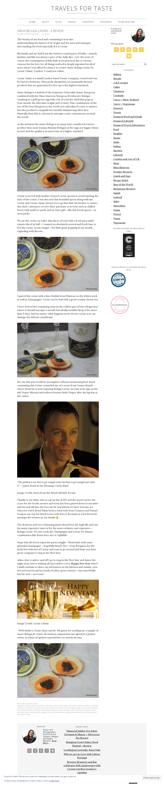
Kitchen (117, 150)
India (116, 142)
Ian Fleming (36, 710)
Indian (117, 146)
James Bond (54, 710)
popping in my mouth (47, 712)
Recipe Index (120, 180)
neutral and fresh (35, 712)
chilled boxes (21, 708)
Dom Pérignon (29, 708)
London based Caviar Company (79, 710)
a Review (28, 706)
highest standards (92, 708)
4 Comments (45, 34)
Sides (116, 201)
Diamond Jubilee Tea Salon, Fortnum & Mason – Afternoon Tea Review (82, 735)
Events (117, 112)
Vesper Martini (87, 712)
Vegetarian (119, 223)
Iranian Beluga (45, 710)
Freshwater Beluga (70, 708)
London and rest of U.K (126, 159)
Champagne (94, 706)
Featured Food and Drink (127, 116)
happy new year (81, 708)
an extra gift (48, 706)
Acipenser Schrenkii (37, 706)
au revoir (55, 706)
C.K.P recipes (120, 83)
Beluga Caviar (63, 706)
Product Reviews (33, 704)
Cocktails (118, 95)
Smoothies (119, 206)
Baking (117, 74)
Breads (117, 78)
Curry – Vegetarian (124, 104)
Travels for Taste (82, 8)
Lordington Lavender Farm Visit (82, 750)
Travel (117, 214)
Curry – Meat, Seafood (126, 100)
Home (116, 138)
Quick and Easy (122, 176)
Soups (116, 210)
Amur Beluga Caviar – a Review (40, 31)
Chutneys (118, 91)
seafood (117, 197)
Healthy (117, 133)
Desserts (118, 108)
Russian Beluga (59, 712)
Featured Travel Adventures (129, 125)
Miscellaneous (121, 167)
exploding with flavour (42, 708)
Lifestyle (118, 155)
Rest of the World (123, 184)
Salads (116, 193)
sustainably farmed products (73, 712)
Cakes (116, 87)
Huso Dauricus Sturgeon (24, 710)
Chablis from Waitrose (83, 706)
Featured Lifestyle (123, 121)
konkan (60, 710)
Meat (116, 163)
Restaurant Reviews (124, 189)
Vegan (116, 218)
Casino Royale (72, 706)
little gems (67, 710)
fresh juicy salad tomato (56, 708)
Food (26, 704)
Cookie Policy (54, 781)
